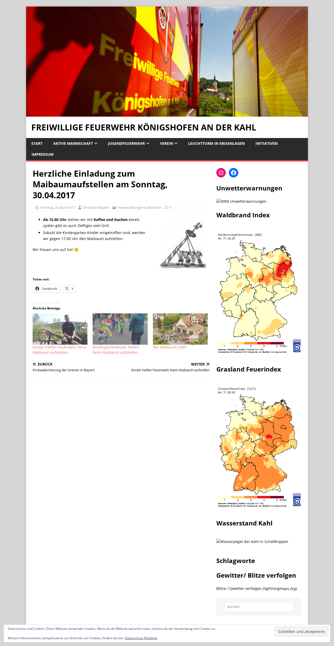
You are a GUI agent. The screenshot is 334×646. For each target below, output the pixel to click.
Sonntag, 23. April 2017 (57, 207)
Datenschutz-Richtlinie (141, 638)
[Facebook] (233, 172)
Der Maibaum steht (170, 347)
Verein (166, 143)
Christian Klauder (95, 207)
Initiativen (266, 143)
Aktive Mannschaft (73, 143)
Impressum (42, 154)
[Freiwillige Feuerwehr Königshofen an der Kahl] (167, 113)
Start (37, 143)
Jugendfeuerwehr (126, 143)
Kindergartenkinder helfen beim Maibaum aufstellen (116, 350)
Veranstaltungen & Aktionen (140, 207)
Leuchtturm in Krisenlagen (216, 143)
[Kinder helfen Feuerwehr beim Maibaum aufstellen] (60, 329)
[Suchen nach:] (258, 606)
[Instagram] (221, 172)
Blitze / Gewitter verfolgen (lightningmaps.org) (256, 588)
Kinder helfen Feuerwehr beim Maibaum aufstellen (59, 350)
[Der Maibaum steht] (180, 329)
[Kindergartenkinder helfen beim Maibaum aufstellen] (120, 329)
